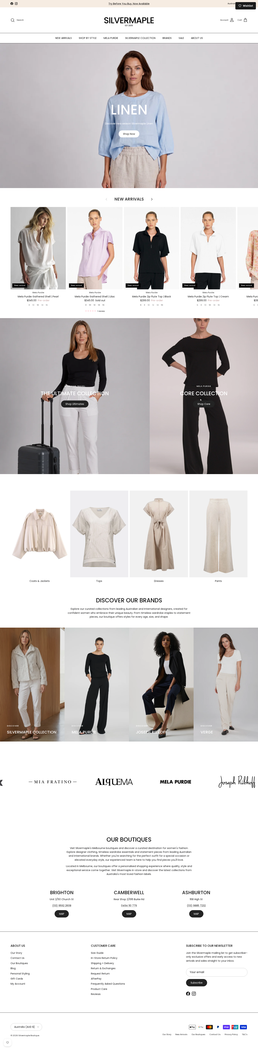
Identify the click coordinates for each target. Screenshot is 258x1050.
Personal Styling (20, 973)
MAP (61, 914)
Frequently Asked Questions (108, 984)
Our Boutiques (19, 963)
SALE (181, 38)
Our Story (16, 953)
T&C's (244, 1034)
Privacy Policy (231, 1034)
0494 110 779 (129, 905)
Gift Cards (17, 978)
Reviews (96, 994)
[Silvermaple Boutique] (129, 20)
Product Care (99, 989)
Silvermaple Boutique (28, 1035)
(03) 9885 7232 (196, 905)
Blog (13, 968)
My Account (18, 984)
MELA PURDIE (111, 38)
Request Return (100, 973)
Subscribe (197, 982)
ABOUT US (197, 38)
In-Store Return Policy (104, 958)
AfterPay (96, 978)
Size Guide (97, 953)
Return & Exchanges (103, 968)
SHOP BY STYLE (88, 38)
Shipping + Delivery (102, 963)
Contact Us (17, 958)
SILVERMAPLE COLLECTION (140, 38)
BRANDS (167, 38)
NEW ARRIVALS (63, 38)
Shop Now (129, 134)
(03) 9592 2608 (61, 905)
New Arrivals (129, 199)
